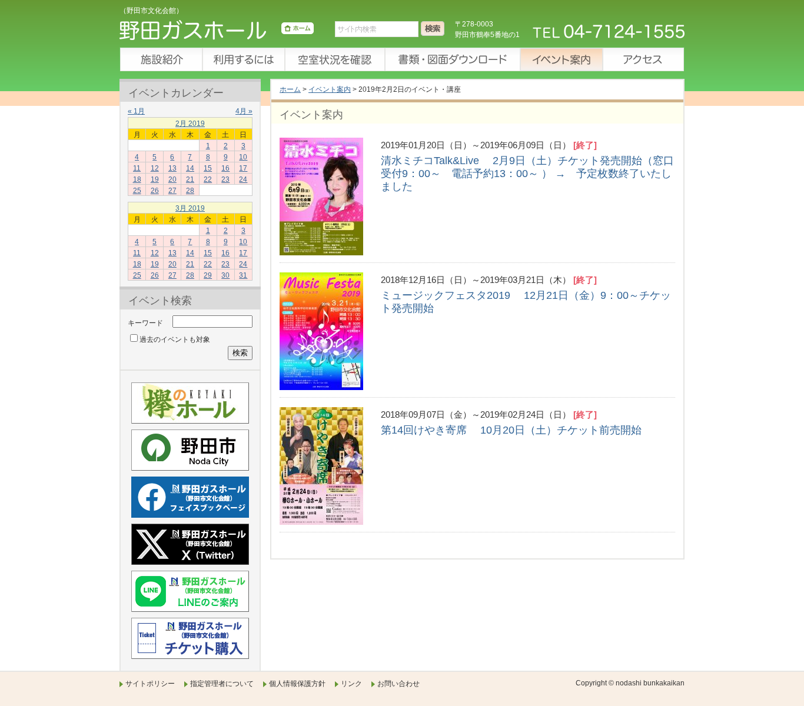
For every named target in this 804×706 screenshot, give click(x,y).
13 (172, 168)
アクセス (643, 59)
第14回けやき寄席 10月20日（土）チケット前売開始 (511, 430)
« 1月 (136, 111)
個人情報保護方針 (297, 684)
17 (243, 168)
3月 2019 (190, 208)
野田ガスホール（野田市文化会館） (216, 32)
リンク (351, 684)
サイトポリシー (150, 684)
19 (155, 179)
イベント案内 (561, 59)
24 (243, 179)
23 (225, 179)
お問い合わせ (398, 684)
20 (172, 179)
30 (225, 275)
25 (137, 191)
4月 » (244, 111)
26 (155, 191)
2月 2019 (190, 123)
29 (208, 275)
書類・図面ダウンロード (452, 59)
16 (225, 168)
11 (137, 168)
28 (190, 191)
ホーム (290, 89)
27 (172, 191)
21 (190, 179)
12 (155, 168)
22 (208, 179)
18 (137, 179)
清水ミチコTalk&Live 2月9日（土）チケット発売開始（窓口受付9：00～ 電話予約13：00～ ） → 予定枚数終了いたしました (527, 173)
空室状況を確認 (334, 59)
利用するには (243, 59)
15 (208, 168)
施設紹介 (160, 59)
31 (243, 275)
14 (190, 168)
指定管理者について (222, 684)
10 (243, 157)
